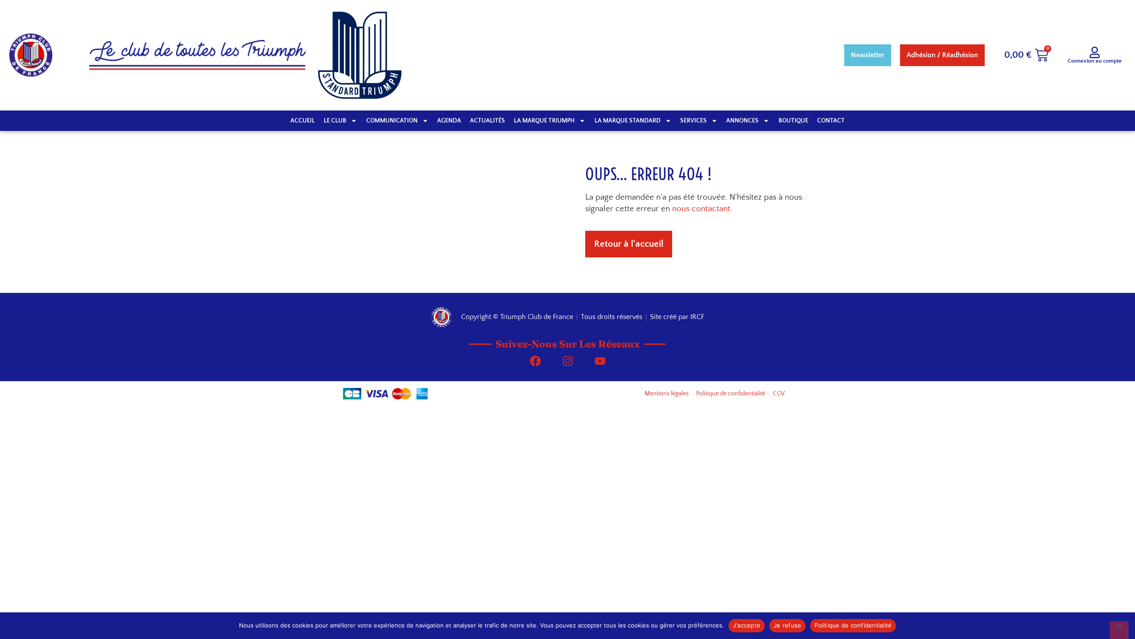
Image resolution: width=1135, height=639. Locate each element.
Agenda (449, 120)
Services (693, 120)
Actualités (487, 120)
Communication (392, 120)
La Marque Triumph (544, 120)
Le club (335, 120)
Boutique (793, 120)
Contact (831, 120)
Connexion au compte (1095, 61)
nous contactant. (702, 208)
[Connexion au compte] (1094, 52)
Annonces (742, 120)
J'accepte (746, 625)
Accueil (302, 120)
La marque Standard (628, 120)
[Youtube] (600, 361)
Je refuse (787, 625)
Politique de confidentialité (853, 625)
